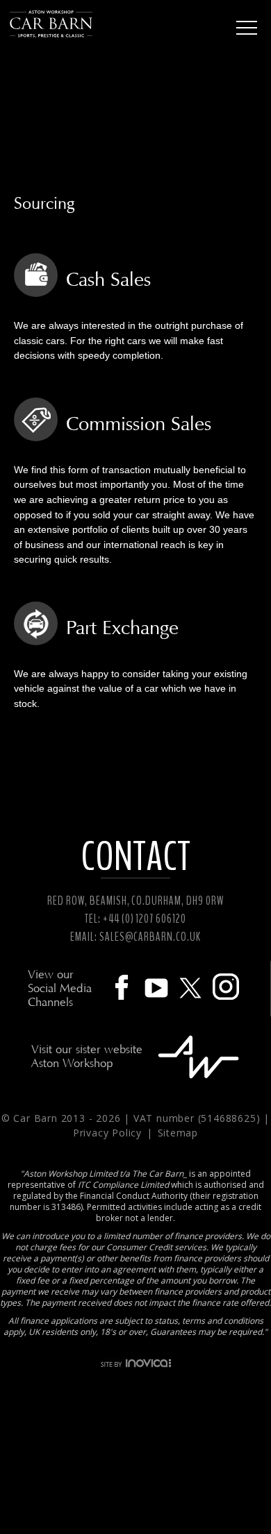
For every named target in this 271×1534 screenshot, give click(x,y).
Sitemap (178, 1132)
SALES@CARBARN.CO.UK (150, 937)
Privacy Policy (109, 1132)
